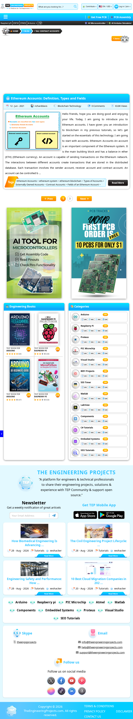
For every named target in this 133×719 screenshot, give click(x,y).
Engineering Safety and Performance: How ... (34, 581)
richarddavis (41, 105)
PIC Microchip (88, 348)
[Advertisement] (66, 67)
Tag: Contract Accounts (47, 31)
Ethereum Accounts (27, 180)
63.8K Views (121, 105)
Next (83, 198)
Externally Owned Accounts (30, 184)
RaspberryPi (6, 23)
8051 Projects (87, 371)
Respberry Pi (87, 325)
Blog (26, 31)
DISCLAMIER (124, 711)
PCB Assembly (122, 17)
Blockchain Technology (69, 105)
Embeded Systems (90, 438)
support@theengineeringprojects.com (102, 652)
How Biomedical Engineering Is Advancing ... (34, 543)
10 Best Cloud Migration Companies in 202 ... (98, 581)
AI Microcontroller (97, 23)
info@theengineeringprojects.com (102, 642)
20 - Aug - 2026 (84, 588)
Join (127, 6)
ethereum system (48, 180)
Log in (121, 6)
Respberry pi (46, 602)
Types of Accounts (93, 180)
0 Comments (98, 105)
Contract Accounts (55, 184)
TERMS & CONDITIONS (99, 706)
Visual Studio (87, 359)
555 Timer (86, 382)
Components (87, 416)
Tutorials (39, 550)
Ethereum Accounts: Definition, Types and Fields (48, 98)
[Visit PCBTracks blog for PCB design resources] (99, 297)
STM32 (23, 23)
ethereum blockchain (70, 180)
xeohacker (56, 550)
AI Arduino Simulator (122, 23)
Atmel (100, 602)
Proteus (85, 337)
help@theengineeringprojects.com (102, 647)
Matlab (84, 393)
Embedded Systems (59, 610)
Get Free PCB (99, 17)
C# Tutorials (87, 427)
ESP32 (16, 23)
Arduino (31, 23)
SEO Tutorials (87, 450)
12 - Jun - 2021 (17, 105)
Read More (118, 182)
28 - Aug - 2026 (20, 550)
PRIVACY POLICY (94, 711)
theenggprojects (26, 642)
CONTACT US (92, 716)
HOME (15, 31)
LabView (85, 405)
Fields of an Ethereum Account (83, 184)
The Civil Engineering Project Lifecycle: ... (98, 543)
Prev (50, 198)
